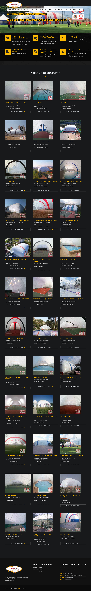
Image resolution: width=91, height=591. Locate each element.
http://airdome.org (68, 579)
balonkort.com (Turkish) (38, 571)
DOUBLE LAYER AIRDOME (17, 111)
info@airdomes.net (69, 577)
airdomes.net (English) (37, 567)
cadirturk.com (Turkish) (38, 569)
